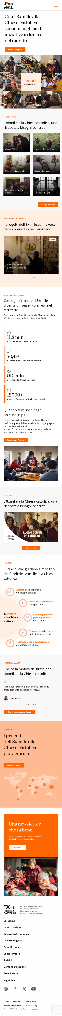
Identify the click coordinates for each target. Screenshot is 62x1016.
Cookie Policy (31, 1005)
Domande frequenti (15, 966)
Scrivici (8, 960)
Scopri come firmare (15, 440)
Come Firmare (12, 953)
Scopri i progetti (15, 49)
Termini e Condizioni (12, 1001)
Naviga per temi (48, 204)
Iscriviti (17, 847)
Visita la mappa (13, 765)
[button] (42, 277)
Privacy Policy (31, 1001)
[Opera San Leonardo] (31, 255)
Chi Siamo (9, 920)
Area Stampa (11, 973)
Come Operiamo (13, 927)
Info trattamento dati (12, 1005)
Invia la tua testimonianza (19, 712)
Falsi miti (8, 495)
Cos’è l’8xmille (11, 947)
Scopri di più (31, 548)
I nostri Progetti (13, 940)
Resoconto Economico (16, 934)
